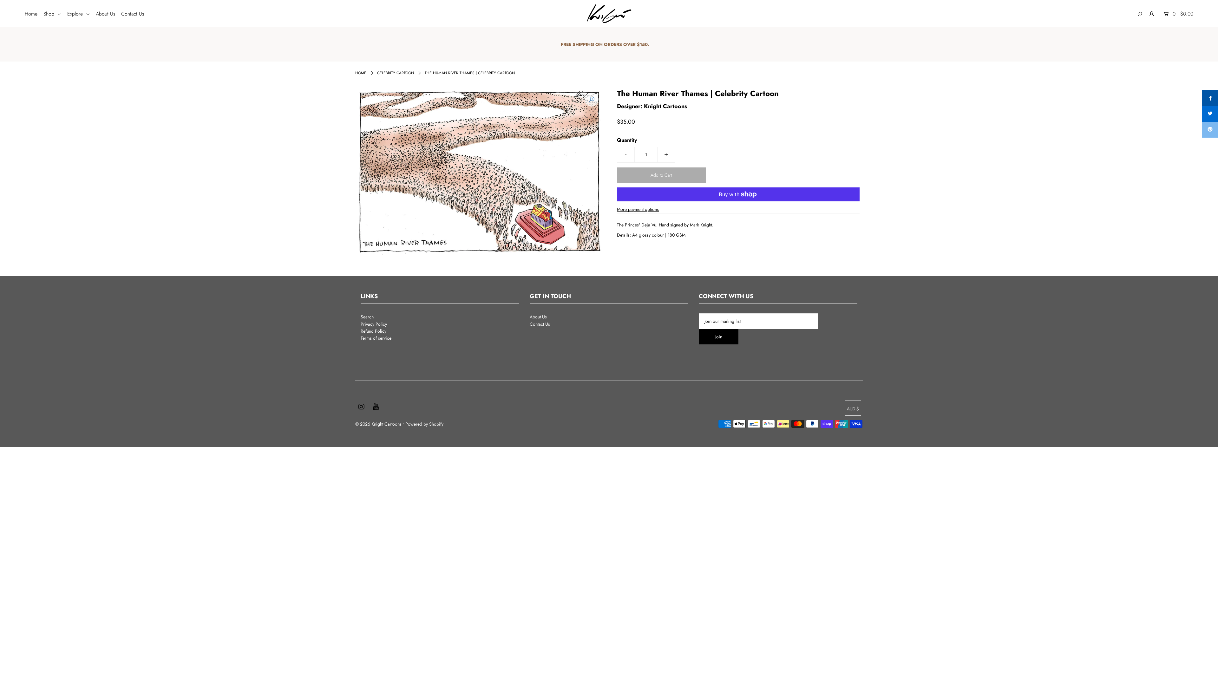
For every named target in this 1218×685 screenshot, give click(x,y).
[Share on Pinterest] (1210, 130)
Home (31, 13)
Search (367, 317)
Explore (75, 13)
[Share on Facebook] (1210, 98)
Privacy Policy (374, 324)
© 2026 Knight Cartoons (378, 424)
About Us (105, 13)
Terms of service (376, 338)
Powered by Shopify (424, 424)
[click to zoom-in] (592, 100)
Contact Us (132, 13)
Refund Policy (373, 331)
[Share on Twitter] (1210, 114)
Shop (49, 13)
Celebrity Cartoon (395, 73)
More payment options (638, 209)
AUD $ (853, 409)
